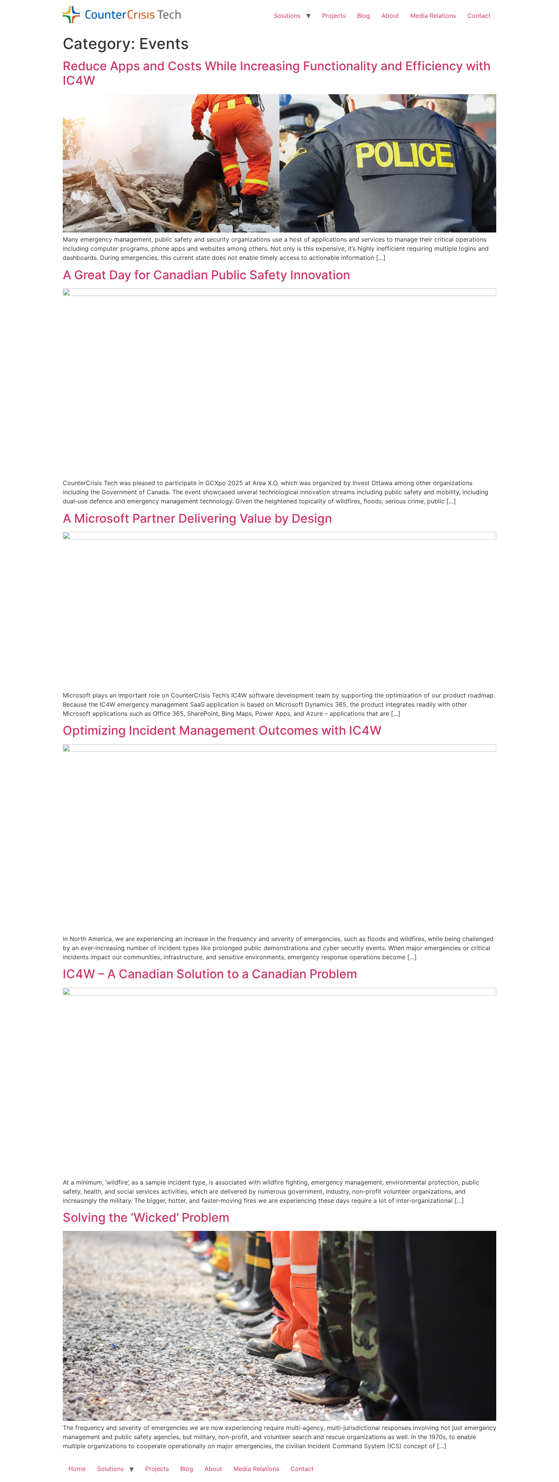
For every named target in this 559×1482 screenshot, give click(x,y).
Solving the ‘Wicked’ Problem (146, 1217)
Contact (479, 15)
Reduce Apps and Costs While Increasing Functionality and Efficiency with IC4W (277, 73)
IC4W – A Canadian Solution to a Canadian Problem (210, 973)
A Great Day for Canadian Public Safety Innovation (206, 274)
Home (77, 1469)
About (390, 15)
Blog (363, 15)
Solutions (287, 15)
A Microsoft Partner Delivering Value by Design (197, 518)
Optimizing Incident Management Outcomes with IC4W (222, 730)
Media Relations (433, 15)
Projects (334, 15)
